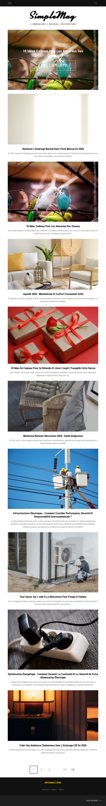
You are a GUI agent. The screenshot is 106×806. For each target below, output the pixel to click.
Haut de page (92, 791)
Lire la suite (53, 61)
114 (64, 760)
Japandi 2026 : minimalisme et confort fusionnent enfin (53, 284)
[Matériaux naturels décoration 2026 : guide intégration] (53, 396)
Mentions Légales (49, 780)
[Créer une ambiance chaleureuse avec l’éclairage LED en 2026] (53, 706)
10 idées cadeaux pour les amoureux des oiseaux (53, 216)
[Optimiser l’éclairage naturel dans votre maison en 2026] (53, 109)
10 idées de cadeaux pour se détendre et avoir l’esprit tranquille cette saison (53, 358)
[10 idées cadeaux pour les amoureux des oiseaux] (53, 182)
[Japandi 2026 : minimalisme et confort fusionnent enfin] (53, 254)
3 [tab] (90, 53)
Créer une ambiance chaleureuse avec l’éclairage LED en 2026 (53, 736)
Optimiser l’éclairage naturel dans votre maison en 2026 (53, 139)
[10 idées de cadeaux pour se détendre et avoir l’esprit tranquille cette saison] (53, 325)
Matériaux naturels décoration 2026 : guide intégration (53, 426)
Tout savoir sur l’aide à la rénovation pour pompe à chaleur (53, 587)
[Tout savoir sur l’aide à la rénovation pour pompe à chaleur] (53, 553)
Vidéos (61, 780)
